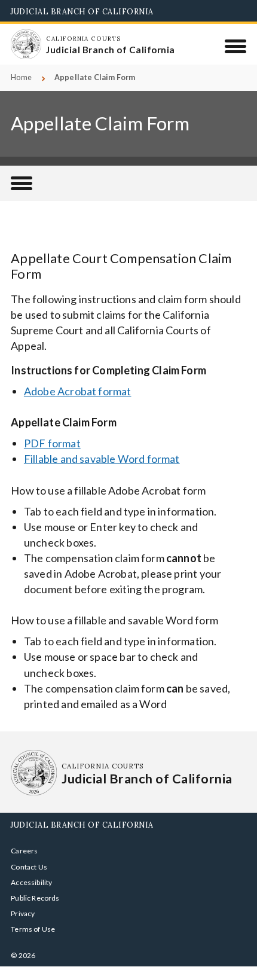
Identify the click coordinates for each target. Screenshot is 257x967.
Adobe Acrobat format (77, 391)
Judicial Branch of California (82, 11)
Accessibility (31, 882)
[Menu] (236, 46)
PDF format (52, 443)
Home (21, 77)
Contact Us (29, 866)
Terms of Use (33, 929)
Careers (24, 850)
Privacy (23, 913)
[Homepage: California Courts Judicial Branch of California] (26, 44)
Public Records (35, 897)
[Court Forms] (21, 183)
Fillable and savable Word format (102, 458)
